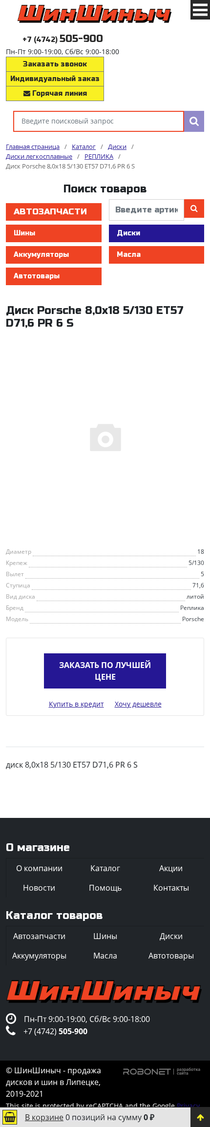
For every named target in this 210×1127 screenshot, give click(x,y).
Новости (39, 887)
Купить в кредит (76, 704)
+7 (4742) (62, 40)
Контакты (171, 887)
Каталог (105, 868)
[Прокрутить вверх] (200, 1117)
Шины (24, 233)
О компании (39, 868)
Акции (171, 868)
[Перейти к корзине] (9, 1117)
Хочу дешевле (138, 704)
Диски (128, 233)
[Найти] (194, 121)
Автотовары (37, 276)
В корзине (44, 1117)
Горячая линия (58, 93)
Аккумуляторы (41, 254)
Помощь (105, 887)
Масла (129, 254)
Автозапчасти (50, 212)
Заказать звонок (55, 64)
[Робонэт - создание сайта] (162, 1070)
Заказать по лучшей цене (105, 671)
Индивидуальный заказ (55, 79)
